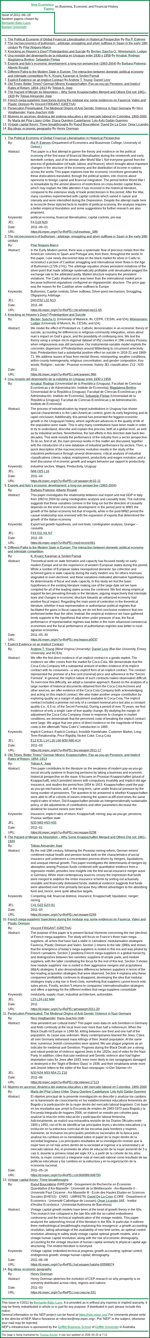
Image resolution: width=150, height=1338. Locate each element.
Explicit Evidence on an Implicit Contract (35, 80)
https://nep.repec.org (93, 1314)
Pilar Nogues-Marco (37, 47)
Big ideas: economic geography (30, 128)
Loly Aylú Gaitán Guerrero (110, 120)
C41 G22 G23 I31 (43, 905)
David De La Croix (113, 124)
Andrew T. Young (80, 80)
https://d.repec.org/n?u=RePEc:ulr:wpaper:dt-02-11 (66, 481)
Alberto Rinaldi (18, 67)
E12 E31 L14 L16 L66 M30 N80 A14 (56, 740)
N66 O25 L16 (40, 471)
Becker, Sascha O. (104, 51)
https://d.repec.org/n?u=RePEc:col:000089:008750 (66, 1175)
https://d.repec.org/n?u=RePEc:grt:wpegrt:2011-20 (65, 1009)
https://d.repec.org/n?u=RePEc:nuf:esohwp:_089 (64, 231)
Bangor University (14, 27)
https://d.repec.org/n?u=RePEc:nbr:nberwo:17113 (65, 1082)
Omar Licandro (138, 124)
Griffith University (107, 1327)
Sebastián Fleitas (48, 59)
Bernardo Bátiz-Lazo (16, 23)
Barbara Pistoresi (134, 63)
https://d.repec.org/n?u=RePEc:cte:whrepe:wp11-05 (66, 310)
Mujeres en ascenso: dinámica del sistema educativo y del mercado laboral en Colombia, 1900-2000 (77, 116)
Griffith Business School (74, 1327)
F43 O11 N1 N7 (41, 533)
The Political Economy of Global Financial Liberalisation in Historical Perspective (64, 39)
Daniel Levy (102, 80)
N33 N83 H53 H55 (43, 822)
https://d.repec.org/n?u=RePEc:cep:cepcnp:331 (63, 1292)
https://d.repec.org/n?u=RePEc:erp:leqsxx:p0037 (64, 639)
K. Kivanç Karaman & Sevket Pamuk (74, 75)
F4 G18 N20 (39, 222)
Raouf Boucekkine (86, 124)
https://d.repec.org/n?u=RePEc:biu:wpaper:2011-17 (66, 750)
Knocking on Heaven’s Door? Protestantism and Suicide (47, 51)
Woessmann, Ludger (132, 51)
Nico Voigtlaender (43, 1018)
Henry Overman (68, 128)
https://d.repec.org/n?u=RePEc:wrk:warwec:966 (63, 374)
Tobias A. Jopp (62, 88)
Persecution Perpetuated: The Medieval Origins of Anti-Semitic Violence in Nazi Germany (69, 108)
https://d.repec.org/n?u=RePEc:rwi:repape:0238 (63, 832)
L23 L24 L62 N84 (43, 999)
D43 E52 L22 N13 (43, 300)
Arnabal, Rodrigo (127, 55)
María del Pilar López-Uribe (31, 120)
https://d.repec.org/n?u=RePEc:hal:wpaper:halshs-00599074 (72, 1264)
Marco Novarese (43, 1318)
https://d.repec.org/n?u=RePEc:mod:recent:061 (63, 542)
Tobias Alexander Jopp (36, 96)
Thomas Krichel (48, 1334)
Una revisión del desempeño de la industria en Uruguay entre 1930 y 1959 (59, 55)
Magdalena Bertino (21, 59)
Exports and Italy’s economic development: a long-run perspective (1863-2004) (62, 63)
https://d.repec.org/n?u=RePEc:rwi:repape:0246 (63, 914)
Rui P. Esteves (135, 39)
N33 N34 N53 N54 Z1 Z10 (49, 1072)
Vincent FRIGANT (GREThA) (55, 104)
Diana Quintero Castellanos (71, 120)
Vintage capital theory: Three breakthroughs (38, 124)
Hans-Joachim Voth (40, 112)
